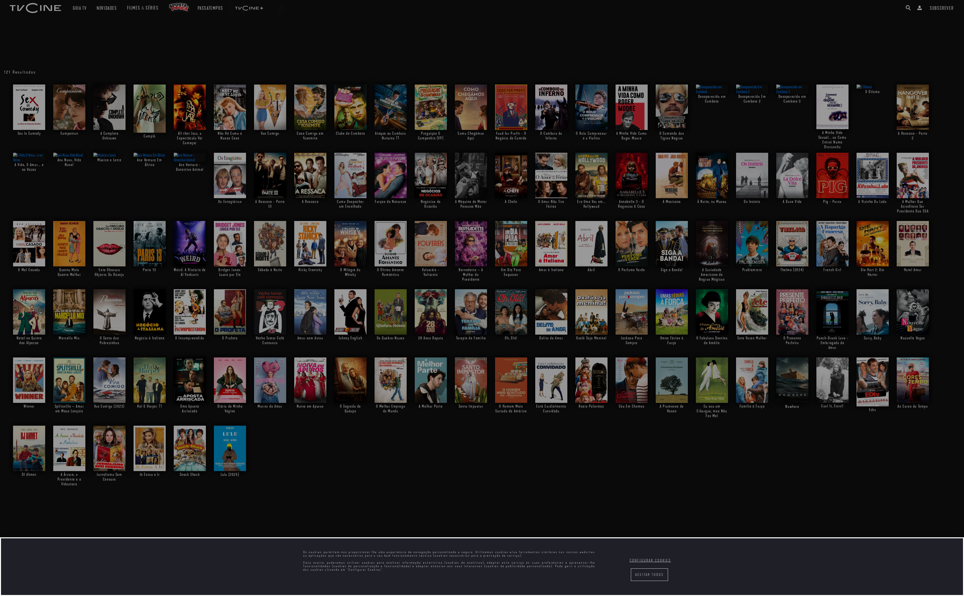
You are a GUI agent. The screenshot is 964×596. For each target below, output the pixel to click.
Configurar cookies (650, 560)
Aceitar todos (649, 575)
